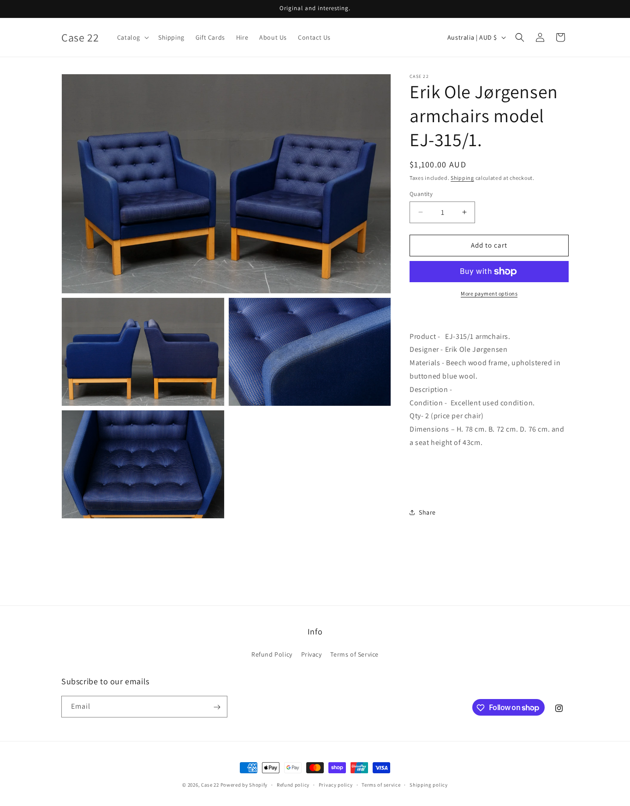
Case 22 (210, 785)
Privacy (311, 654)
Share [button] (427, 512)
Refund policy (293, 784)
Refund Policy (271, 654)
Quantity (421, 194)
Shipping (462, 177)
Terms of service (381, 784)
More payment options (489, 293)
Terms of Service (354, 654)
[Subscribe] (217, 707)
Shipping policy (429, 784)
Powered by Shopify (244, 785)
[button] (132, 37)
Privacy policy (336, 784)
